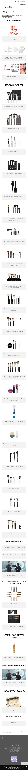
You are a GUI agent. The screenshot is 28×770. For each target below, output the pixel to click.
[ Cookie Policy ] (16, 752)
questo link (19, 768)
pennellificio (10, 731)
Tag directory (23, 731)
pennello (9, 732)
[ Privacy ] (10, 752)
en (18, 1)
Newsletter (24, 4)
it (15, 1)
